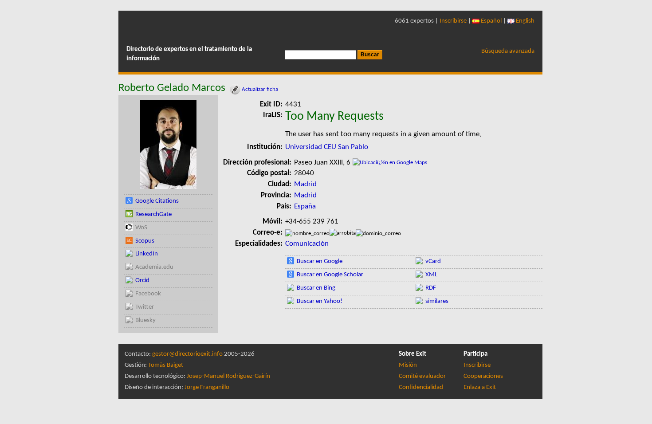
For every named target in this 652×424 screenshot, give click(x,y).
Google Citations (157, 201)
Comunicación (307, 243)
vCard (433, 261)
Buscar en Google (319, 261)
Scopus (144, 241)
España (305, 206)
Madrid (305, 184)
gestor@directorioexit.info (187, 354)
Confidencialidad (421, 387)
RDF (430, 288)
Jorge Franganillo (207, 387)
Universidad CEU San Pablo (326, 147)
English (524, 21)
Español (490, 21)
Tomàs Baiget (165, 365)
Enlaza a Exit (479, 387)
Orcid (142, 280)
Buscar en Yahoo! (319, 301)
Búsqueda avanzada (507, 51)
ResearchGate (153, 214)
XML (431, 274)
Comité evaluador (422, 376)
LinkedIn (146, 254)
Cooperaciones (483, 376)
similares (436, 301)
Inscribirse (453, 21)
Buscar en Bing (316, 288)
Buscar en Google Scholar (330, 274)
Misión (408, 365)
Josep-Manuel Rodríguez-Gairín (228, 376)
